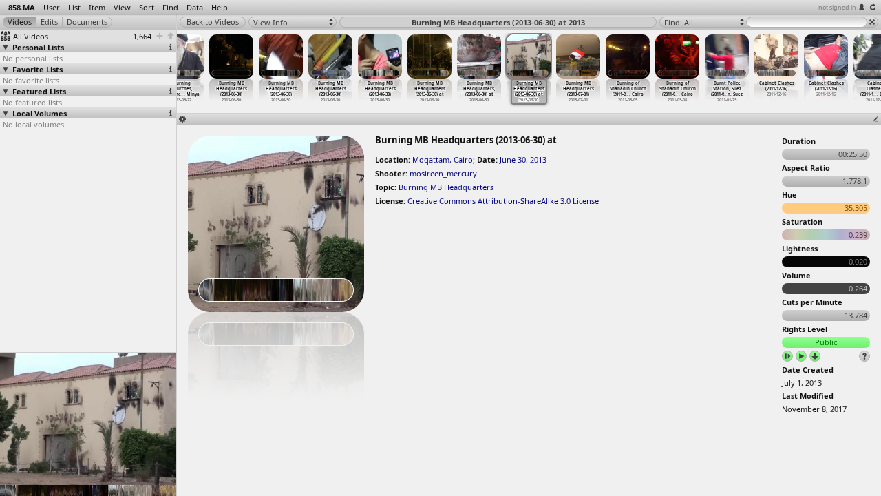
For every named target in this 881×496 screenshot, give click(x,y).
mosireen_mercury (443, 173)
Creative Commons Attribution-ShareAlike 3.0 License (503, 201)
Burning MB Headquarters (446, 187)
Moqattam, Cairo (442, 159)
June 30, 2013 (523, 159)
